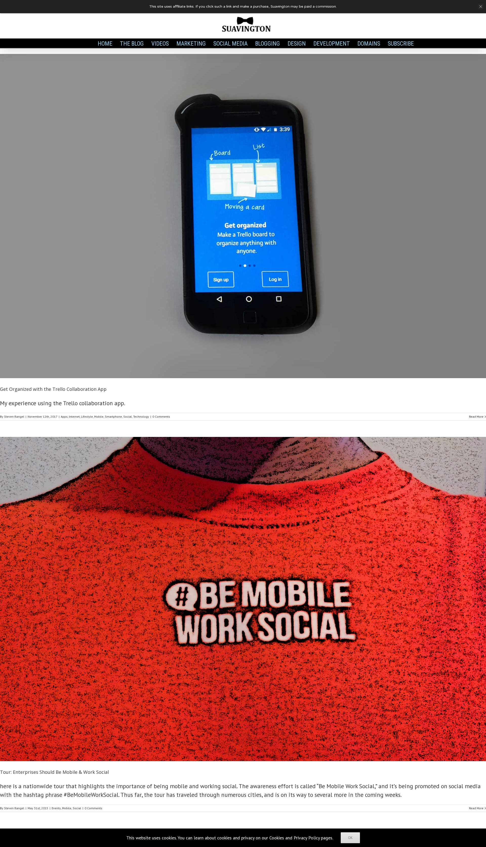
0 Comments (161, 416)
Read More (476, 416)
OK (350, 837)
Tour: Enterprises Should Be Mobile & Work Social (54, 772)
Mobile (99, 416)
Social (127, 416)
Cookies (276, 838)
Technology (141, 416)
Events (56, 808)
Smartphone (113, 416)
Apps (64, 416)
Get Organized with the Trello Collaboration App (53, 389)
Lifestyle (87, 416)
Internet (74, 416)
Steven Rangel (14, 416)
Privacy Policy (307, 838)
